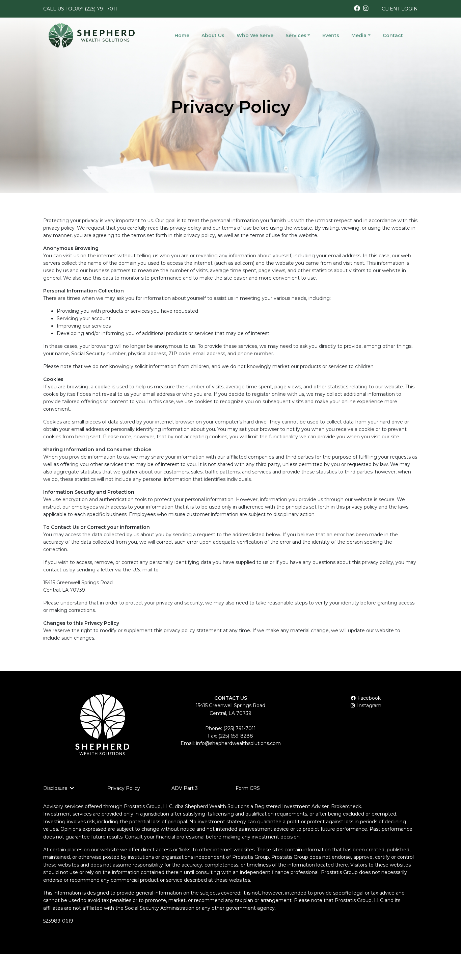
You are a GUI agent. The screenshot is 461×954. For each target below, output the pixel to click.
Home (181, 35)
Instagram (368, 705)
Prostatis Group (142, 806)
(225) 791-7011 (101, 9)
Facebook (368, 698)
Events (330, 35)
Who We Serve (255, 35)
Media (359, 35)
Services (296, 35)
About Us (212, 35)
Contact (393, 35)
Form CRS (248, 788)
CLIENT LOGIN (400, 9)
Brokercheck (346, 806)
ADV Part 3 (184, 788)
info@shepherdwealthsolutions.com (238, 743)
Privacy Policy (123, 788)
